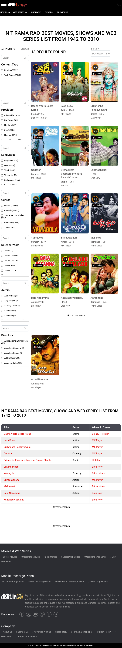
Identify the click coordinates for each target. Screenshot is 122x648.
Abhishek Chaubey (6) (14, 348)
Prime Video (98, 473)
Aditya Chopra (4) (12, 358)
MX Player (97, 440)
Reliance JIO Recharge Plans (70, 581)
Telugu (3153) (10, 175)
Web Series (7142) (12, 75)
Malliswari (9, 486)
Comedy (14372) (11, 210)
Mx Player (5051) (11, 120)
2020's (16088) (11, 255)
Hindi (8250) (9, 165)
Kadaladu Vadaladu (14, 499)
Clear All (25, 48)
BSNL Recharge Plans (40, 581)
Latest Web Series (71, 557)
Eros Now (97, 466)
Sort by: (95, 48)
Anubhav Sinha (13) (13, 363)
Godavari (8, 453)
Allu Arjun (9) (10, 315)
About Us (7, 632)
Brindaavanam (11, 479)
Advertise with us (42, 632)
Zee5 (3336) (9, 130)
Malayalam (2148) (12, 180)
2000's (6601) (10, 265)
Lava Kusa (9, 440)
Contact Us (22, 632)
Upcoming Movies (31, 557)
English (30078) (11, 160)
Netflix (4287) (10, 125)
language (35, 12)
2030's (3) (8, 250)
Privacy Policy (104, 632)
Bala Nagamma (12, 493)
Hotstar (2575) (10, 135)
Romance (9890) (11, 222)
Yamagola (9, 473)
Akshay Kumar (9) (12, 305)
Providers (62, 12)
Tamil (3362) (10, 170)
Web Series (18, 12)
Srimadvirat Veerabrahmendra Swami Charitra (28, 460)
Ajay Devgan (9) (11, 300)
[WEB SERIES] (26, 12)
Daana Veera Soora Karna (17, 433)
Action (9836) (10, 227)
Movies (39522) (11, 70)
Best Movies (51, 557)
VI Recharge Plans (98, 581)
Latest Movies (10, 557)
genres (49, 12)
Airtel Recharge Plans (13, 581)
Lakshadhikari (11, 466)
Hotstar (96, 460)
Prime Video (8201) (12, 115)
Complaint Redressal (26, 636)
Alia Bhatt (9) (10, 310)
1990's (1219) (10, 270)
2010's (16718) (11, 260)
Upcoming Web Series (95, 557)
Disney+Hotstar (100, 433)
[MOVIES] (9, 12)
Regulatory (61, 632)
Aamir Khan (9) (11, 296)
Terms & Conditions (82, 632)
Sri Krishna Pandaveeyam (17, 447)
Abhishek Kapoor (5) (13, 353)
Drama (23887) (11, 205)
